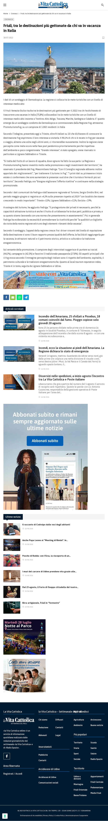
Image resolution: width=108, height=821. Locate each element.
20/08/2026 (29, 544)
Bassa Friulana (80, 795)
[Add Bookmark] (103, 37)
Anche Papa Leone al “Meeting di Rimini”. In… (45, 540)
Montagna (11, 327)
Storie (76, 748)
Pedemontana (97, 787)
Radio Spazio (96, 759)
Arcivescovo (96, 720)
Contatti (59, 727)
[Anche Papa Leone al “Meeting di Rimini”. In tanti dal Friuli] (11, 545)
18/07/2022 (8, 38)
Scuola (94, 742)
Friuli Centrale (97, 782)
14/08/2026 (45, 369)
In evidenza (24, 321)
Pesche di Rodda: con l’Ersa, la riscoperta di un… (46, 556)
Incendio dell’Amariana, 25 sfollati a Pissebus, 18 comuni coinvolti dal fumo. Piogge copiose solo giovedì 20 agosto (69, 320)
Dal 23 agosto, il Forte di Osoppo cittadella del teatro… (50, 587)
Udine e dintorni (77, 777)
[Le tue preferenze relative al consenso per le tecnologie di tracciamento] (5, 816)
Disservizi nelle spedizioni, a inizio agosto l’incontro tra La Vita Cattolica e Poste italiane (71, 377)
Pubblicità (43, 755)
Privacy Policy (48, 815)
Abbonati (43, 735)
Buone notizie (97, 725)
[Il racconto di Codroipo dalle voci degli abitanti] (11, 529)
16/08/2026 (45, 341)
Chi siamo (43, 720)
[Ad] (54, 280)
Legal (57, 735)
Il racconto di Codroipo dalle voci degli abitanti (46, 524)
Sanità (93, 748)
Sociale (77, 759)
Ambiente (78, 725)
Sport (76, 753)
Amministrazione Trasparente (77, 815)
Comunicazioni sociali (48, 783)
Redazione (43, 727)
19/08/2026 (29, 575)
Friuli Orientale (80, 790)
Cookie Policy (60, 815)
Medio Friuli (96, 793)
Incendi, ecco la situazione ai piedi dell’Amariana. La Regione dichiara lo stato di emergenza (71, 349)
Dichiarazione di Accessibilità (31, 815)
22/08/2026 (29, 529)
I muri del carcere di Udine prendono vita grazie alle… (49, 571)
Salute (93, 753)
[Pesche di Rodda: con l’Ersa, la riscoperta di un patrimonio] (11, 560)
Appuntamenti (97, 776)
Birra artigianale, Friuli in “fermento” (41, 603)
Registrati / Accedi (12, 773)
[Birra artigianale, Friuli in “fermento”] (11, 607)
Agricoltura (79, 720)
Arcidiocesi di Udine (47, 777)
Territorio (78, 742)
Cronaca (9, 19)
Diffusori (59, 720)
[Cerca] (102, 5)
